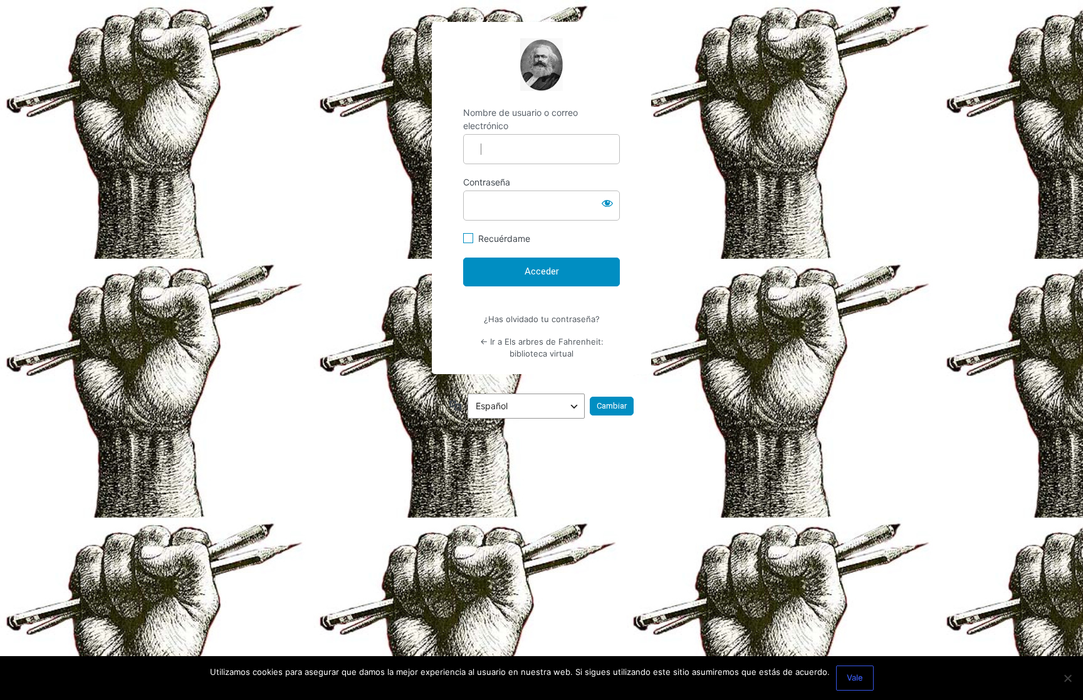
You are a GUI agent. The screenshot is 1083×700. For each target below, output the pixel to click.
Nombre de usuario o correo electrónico (520, 119)
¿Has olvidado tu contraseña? (542, 319)
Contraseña (486, 182)
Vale (855, 677)
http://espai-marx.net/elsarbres (541, 64)
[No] (1067, 678)
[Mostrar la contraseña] (607, 203)
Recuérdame (504, 238)
